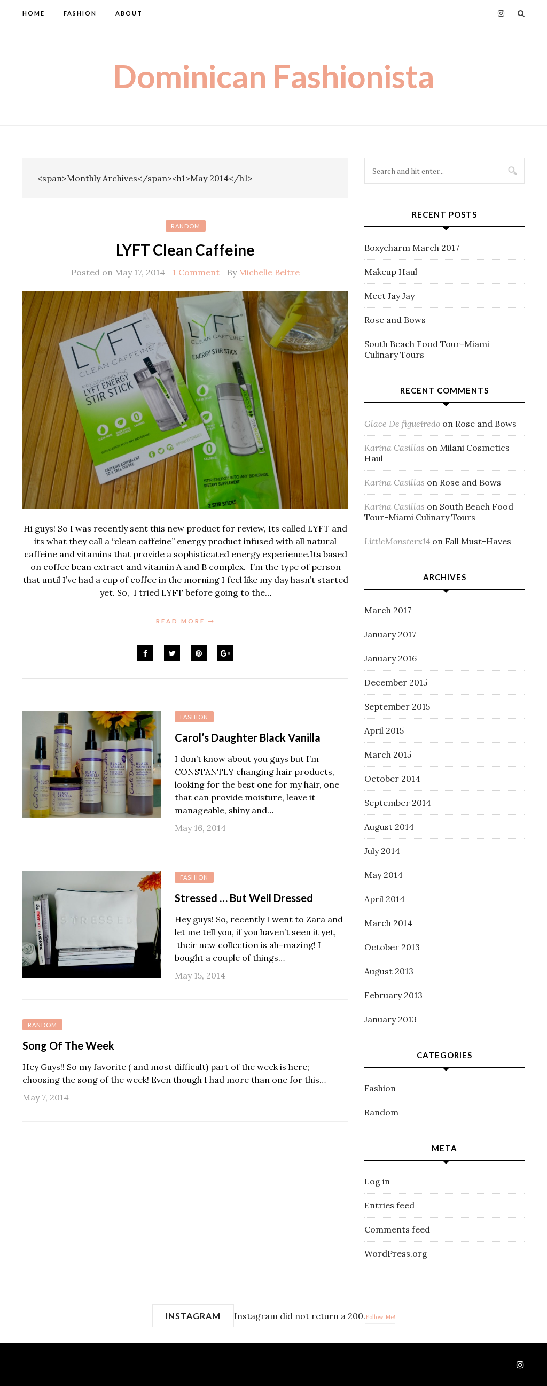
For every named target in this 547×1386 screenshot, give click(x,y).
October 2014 (392, 778)
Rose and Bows (395, 319)
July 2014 (382, 850)
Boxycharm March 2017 (411, 247)
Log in (377, 1181)
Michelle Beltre (269, 272)
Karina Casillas (394, 447)
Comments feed (397, 1229)
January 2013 (390, 1019)
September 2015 (397, 706)
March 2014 (388, 923)
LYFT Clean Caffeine (185, 250)
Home (33, 13)
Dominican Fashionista (273, 76)
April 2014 (384, 899)
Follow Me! (380, 1317)
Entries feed (389, 1205)
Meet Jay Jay (389, 295)
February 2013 (393, 995)
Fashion (80, 13)
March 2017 (387, 610)
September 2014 (397, 802)
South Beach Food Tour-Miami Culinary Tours (438, 511)
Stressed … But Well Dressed (244, 897)
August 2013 (388, 971)
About (129, 13)
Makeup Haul (390, 271)
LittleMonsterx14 (397, 541)
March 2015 (387, 754)
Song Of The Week (68, 1045)
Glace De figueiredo (402, 423)
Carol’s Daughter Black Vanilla (248, 737)
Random (185, 225)
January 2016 (390, 658)
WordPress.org (395, 1253)
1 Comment (196, 272)
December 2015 (395, 682)
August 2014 (389, 826)
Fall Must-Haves (478, 541)
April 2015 (384, 730)
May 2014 (383, 874)
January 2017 (390, 634)
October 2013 (392, 947)
